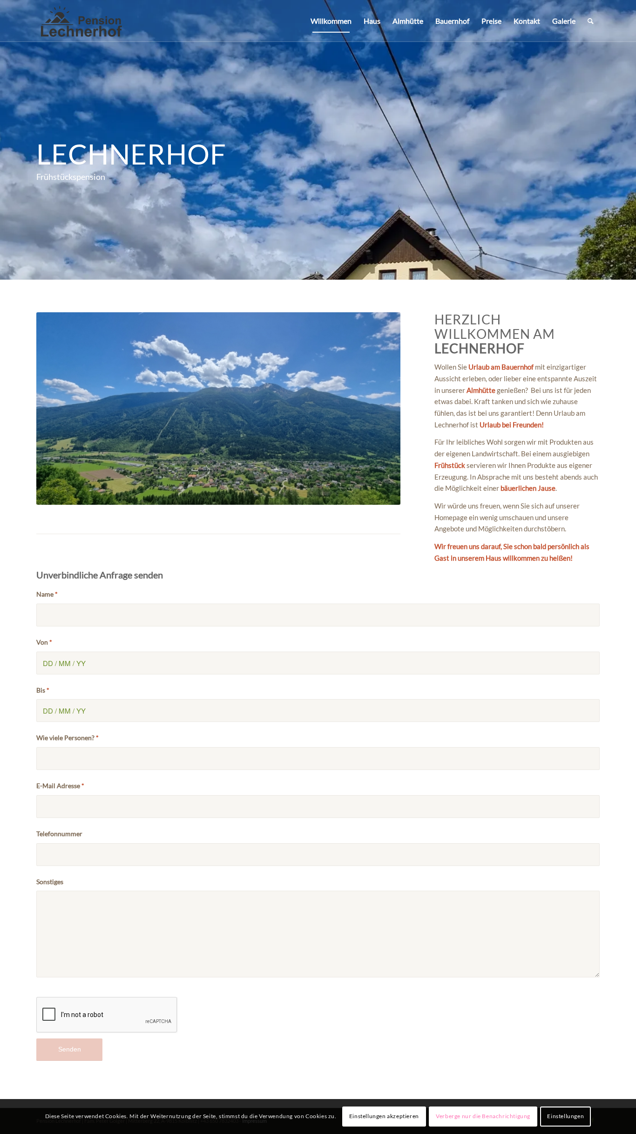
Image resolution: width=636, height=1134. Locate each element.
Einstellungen (565, 1116)
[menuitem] (331, 20)
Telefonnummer (59, 834)
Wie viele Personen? (67, 738)
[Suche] (591, 20)
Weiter (379, 409)
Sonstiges (49, 882)
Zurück (57, 409)
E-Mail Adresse (60, 786)
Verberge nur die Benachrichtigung (483, 1116)
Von (44, 642)
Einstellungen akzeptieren (384, 1116)
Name (47, 594)
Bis (42, 690)
